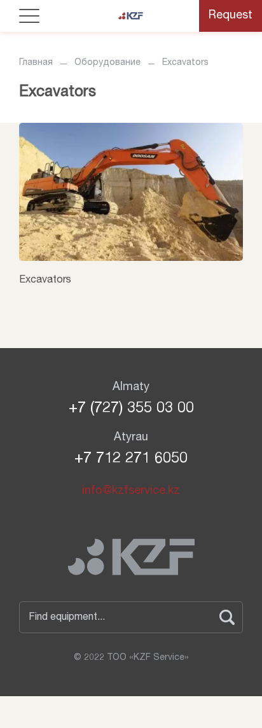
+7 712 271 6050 (131, 459)
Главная (36, 63)
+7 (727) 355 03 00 (131, 409)
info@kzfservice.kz (131, 491)
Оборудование (107, 63)
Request (230, 16)
